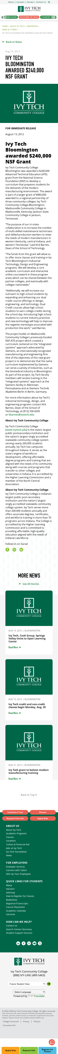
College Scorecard (11, 1021)
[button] (41, 2)
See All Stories (31, 584)
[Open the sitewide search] (49, 2)
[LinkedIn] (21, 550)
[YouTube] (34, 943)
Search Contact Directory (19, 929)
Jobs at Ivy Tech (14, 848)
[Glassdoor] (40, 943)
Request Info (29, 1050)
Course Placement (15, 907)
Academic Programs (16, 833)
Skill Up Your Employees (18, 873)
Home (5, 26)
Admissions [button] (11, 17)
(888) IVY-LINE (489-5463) (29, 975)
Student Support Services (19, 932)
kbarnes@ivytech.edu (21, 414)
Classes (10, 837)
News (9, 855)
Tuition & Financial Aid (17, 844)
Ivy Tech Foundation (16, 851)
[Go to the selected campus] (49, 984)
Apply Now (10, 1050)
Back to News (14, 42)
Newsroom (32, 26)
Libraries (10, 914)
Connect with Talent (16, 870)
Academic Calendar (16, 910)
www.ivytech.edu (16, 429)
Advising (10, 892)
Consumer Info (9, 1025)
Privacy (26, 1021)
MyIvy (9, 885)
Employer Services (15, 866)
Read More (13, 647)
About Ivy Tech (17, 26)
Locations (11, 840)
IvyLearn (10, 888)
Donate (42, 812)
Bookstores (11, 899)
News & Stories (9, 29)
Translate (39, 996)
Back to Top (28, 795)
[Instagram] (14, 550)
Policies (37, 1021)
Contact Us (11, 925)
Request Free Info (15, 818)
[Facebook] (7, 550)
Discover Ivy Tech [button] (29, 17)
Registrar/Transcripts (17, 903)
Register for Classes (47, 1050)
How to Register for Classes (20, 896)
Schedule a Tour (15, 812)
